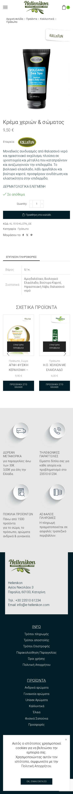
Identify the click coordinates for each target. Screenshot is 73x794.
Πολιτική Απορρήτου (36, 665)
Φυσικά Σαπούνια (36, 718)
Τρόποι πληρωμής (36, 634)
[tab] (21, 257)
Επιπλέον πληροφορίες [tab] (21, 256)
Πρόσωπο (11, 21)
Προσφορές (36, 724)
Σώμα (24, 360)
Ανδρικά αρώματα (36, 687)
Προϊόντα (31, 18)
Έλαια (36, 712)
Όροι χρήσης (36, 659)
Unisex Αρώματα (37, 700)
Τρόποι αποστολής (36, 640)
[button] (8, 354)
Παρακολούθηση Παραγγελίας (36, 652)
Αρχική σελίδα (14, 18)
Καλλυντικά (47, 18)
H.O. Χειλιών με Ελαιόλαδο (54, 367)
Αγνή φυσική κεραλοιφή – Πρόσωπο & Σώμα (18, 369)
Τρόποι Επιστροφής (36, 646)
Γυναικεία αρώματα (36, 694)
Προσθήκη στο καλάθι (38, 214)
